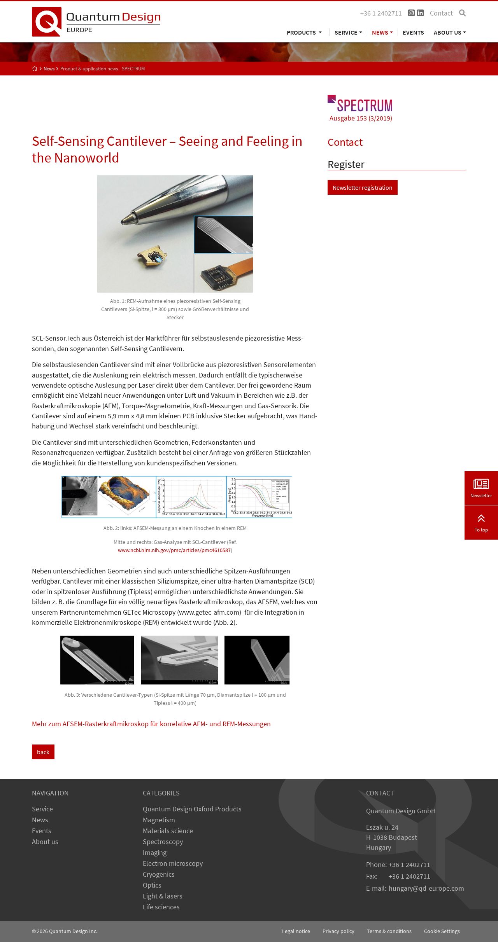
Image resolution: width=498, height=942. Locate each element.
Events (413, 32)
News (40, 820)
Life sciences (161, 907)
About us (45, 841)
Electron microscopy (173, 863)
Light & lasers (162, 896)
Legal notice (296, 931)
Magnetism (159, 820)
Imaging (155, 852)
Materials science (168, 831)
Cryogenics (159, 874)
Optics (152, 885)
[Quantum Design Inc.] (96, 21)
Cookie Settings (442, 931)
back (43, 752)
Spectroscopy (163, 841)
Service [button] (346, 32)
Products (302, 32)
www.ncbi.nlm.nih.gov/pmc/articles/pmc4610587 (174, 550)
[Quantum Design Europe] (35, 68)
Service (42, 809)
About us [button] (447, 32)
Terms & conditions (389, 931)
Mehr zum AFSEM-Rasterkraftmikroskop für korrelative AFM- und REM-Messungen (151, 724)
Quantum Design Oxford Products (192, 809)
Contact (441, 13)
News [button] (380, 32)
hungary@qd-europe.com (426, 888)
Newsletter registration (363, 187)
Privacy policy (338, 931)
